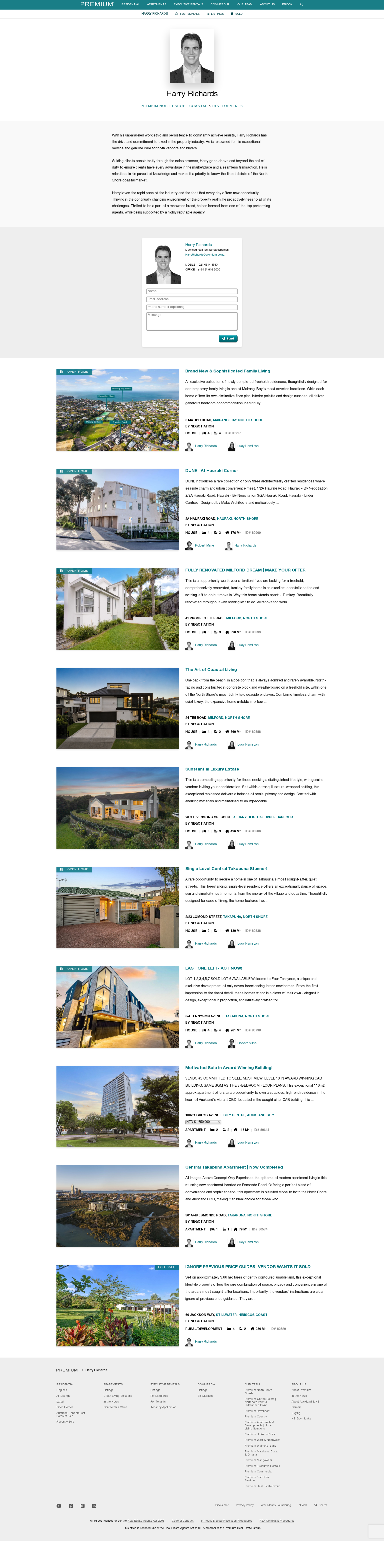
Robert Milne (204, 545)
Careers (296, 1407)
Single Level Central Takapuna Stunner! (226, 869)
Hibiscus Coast (253, 1315)
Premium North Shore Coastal (174, 106)
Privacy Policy (245, 1505)
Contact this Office (115, 1407)
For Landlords (159, 1396)
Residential (131, 4)
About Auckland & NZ (306, 1402)
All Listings (63, 1396)
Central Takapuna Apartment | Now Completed (234, 1167)
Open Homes (64, 1407)
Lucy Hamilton (248, 446)
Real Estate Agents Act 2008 (146, 1521)
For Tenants (158, 1402)
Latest (60, 1402)
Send (230, 338)
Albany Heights (248, 817)
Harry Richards (198, 245)
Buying (296, 1413)
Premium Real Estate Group (262, 1486)
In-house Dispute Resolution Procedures (226, 1521)
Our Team (244, 4)
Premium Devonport (257, 1411)
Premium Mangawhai (258, 1460)
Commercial (220, 4)
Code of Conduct (183, 1521)
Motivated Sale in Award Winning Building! (228, 1068)
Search (323, 1505)
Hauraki (224, 519)
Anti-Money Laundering (276, 1505)
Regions (61, 1390)
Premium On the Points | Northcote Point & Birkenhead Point (260, 1402)
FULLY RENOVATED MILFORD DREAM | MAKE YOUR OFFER (245, 570)
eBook (287, 4)
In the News (111, 1402)
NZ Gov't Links (301, 1418)
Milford (233, 618)
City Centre (234, 1115)
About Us (267, 4)
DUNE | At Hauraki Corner (211, 471)
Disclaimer (221, 1505)
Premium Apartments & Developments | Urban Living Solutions (259, 1425)
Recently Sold (65, 1422)
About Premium (301, 1390)
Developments (227, 106)
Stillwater (226, 1315)
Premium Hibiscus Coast (260, 1434)
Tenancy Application (163, 1407)
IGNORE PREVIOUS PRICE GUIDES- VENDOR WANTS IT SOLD (248, 1267)
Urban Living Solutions (118, 1396)
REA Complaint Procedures (277, 1521)
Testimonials (190, 14)
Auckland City (260, 1115)
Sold (238, 14)
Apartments (156, 4)
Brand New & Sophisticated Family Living (227, 371)
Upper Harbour (278, 817)
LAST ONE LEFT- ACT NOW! (213, 968)
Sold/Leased (206, 1396)
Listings (217, 14)
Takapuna (232, 917)
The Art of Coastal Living (211, 670)
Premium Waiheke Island (260, 1446)
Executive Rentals (188, 4)
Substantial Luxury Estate (212, 769)
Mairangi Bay (224, 420)
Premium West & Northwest (262, 1440)
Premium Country (256, 1416)
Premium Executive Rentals (262, 1466)
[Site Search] (301, 5)
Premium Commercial (258, 1471)
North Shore (250, 420)
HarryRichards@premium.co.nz (204, 255)
